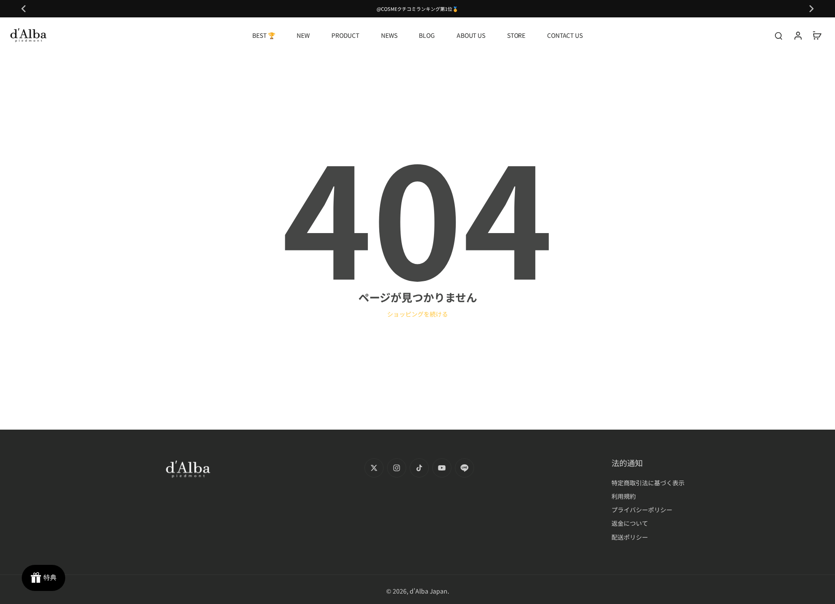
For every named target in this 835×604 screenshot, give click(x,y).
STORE (516, 35)
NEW (303, 35)
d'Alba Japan (429, 591)
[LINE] (464, 467)
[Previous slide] (23, 9)
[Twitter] (374, 467)
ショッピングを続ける (417, 314)
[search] (778, 35)
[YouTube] (441, 467)
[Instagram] (396, 467)
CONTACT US (565, 35)
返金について (629, 523)
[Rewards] (43, 578)
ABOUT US (471, 35)
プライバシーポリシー (641, 510)
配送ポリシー (629, 537)
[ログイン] (797, 35)
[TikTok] (419, 467)
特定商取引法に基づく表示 (648, 483)
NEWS (389, 35)
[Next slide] (811, 9)
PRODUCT (345, 35)
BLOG (426, 35)
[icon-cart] (816, 35)
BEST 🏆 (263, 35)
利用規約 (623, 496)
